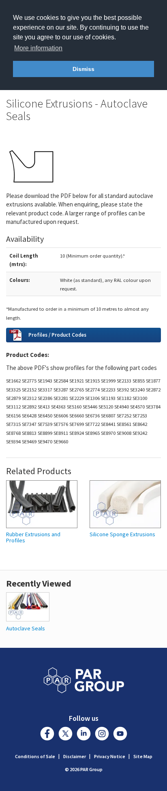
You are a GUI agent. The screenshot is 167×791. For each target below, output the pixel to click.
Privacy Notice (109, 756)
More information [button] (38, 48)
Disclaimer (74, 756)
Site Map (142, 756)
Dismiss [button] (83, 69)
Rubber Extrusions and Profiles (33, 537)
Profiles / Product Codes (57, 334)
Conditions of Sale (35, 756)
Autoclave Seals (25, 628)
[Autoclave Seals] (27, 606)
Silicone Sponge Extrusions (122, 534)
